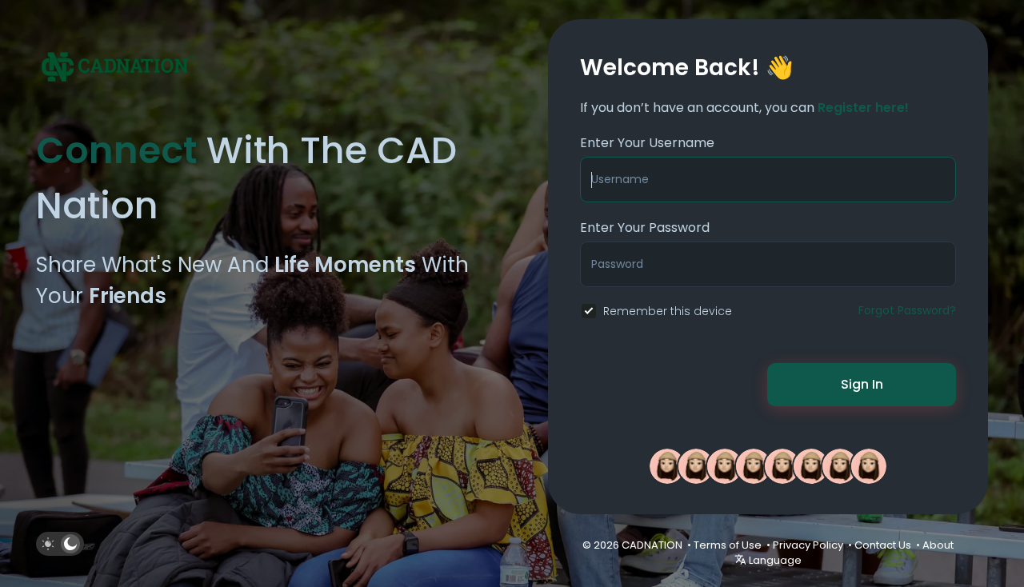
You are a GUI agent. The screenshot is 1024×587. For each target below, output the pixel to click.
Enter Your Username (647, 143)
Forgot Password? (907, 310)
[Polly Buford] (811, 465)
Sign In (862, 384)
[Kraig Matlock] (724, 465)
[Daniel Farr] (840, 465)
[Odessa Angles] (696, 465)
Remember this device (667, 311)
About (938, 545)
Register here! (863, 107)
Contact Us (882, 545)
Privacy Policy (808, 545)
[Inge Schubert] (868, 465)
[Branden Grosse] (782, 465)
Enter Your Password (645, 227)
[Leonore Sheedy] (667, 465)
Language (774, 560)
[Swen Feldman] (753, 465)
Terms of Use (728, 545)
